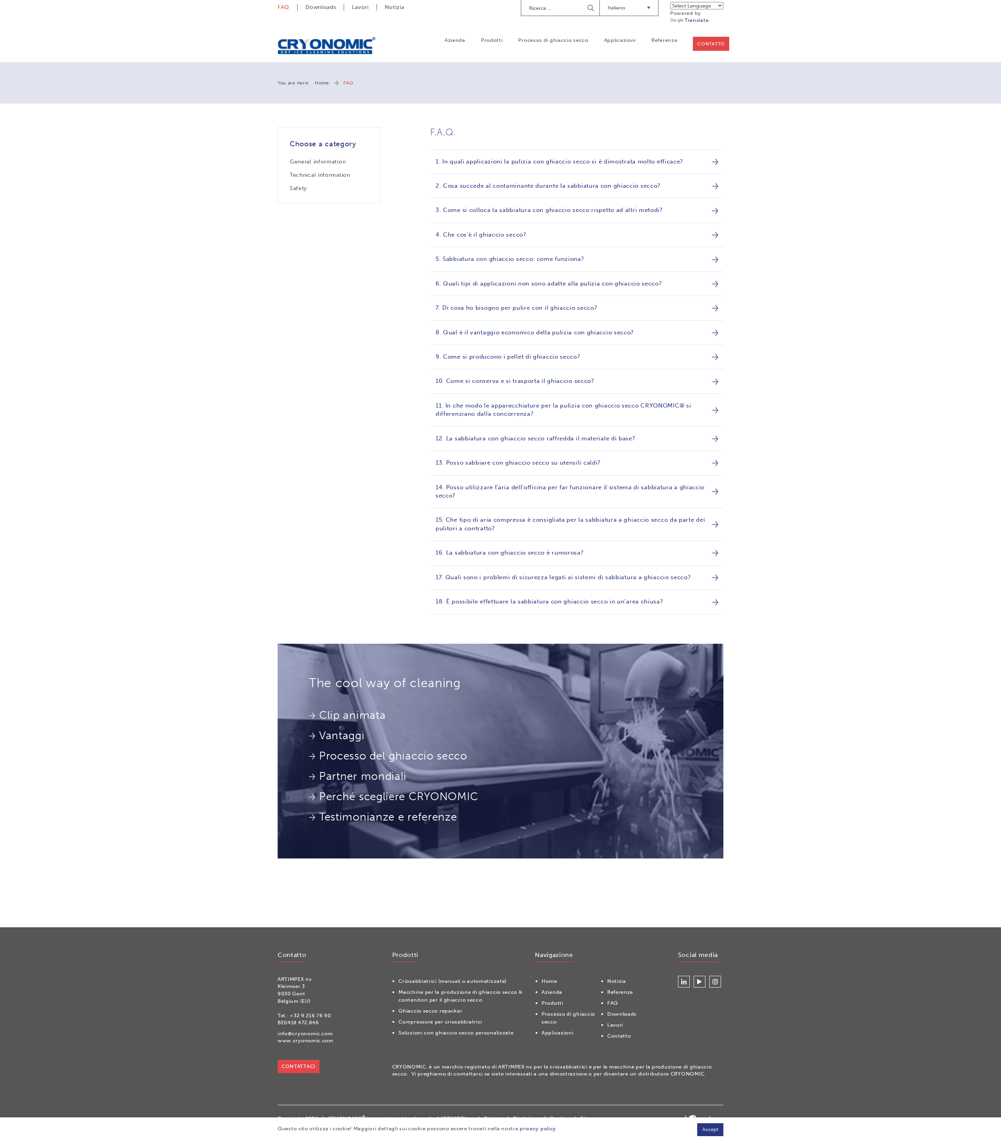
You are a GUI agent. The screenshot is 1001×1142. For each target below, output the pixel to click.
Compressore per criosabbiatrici (440, 1022)
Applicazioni (620, 40)
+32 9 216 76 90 (310, 1015)
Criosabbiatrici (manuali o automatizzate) (452, 981)
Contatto (711, 44)
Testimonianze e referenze (388, 816)
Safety (298, 188)
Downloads (320, 7)
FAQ (283, 7)
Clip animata (352, 715)
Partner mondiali (363, 776)
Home (322, 83)
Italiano (616, 8)
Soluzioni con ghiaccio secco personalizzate (455, 1033)
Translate (697, 20)
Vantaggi (342, 735)
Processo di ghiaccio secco (553, 40)
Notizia (394, 7)
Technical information (320, 175)
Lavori (360, 7)
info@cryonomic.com (305, 1033)
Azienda (455, 40)
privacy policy (538, 1128)
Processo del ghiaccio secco (393, 755)
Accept (710, 1129)
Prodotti (492, 40)
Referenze (664, 40)
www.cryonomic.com (306, 1040)
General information (318, 161)
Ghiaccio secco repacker (430, 1011)
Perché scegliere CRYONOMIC (398, 796)
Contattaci (299, 1066)
